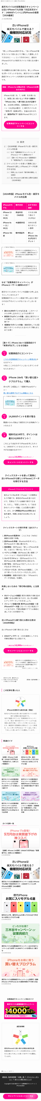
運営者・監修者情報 (9, 1077)
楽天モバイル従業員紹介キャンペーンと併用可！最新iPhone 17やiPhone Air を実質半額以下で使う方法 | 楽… (26, 663)
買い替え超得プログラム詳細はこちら (18, 393)
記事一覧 (21, 1077)
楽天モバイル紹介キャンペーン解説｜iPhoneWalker (13, 1)
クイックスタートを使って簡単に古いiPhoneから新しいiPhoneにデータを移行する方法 (22, 166)
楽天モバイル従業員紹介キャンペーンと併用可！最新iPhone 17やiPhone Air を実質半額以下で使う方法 (26, 253)
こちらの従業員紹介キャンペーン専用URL (19, 359)
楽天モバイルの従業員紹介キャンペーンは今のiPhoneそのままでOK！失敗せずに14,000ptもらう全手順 (26, 269)
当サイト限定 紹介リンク (23, 1079)
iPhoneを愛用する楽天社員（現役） (20, 710)
